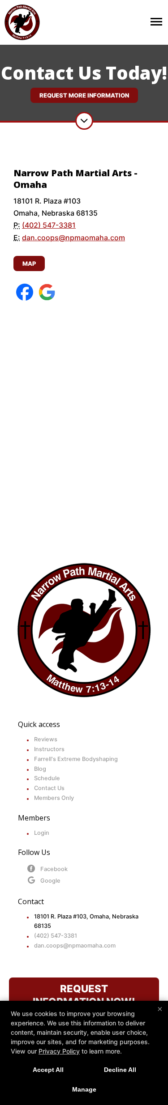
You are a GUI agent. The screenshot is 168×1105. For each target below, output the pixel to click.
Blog (40, 768)
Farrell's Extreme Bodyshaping (76, 759)
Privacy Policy (59, 1051)
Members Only (54, 798)
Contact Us (49, 788)
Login (41, 832)
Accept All (48, 1069)
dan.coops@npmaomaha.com (73, 237)
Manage (84, 1089)
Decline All (120, 1069)
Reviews (45, 739)
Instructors (49, 749)
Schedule (47, 778)
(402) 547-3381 (49, 225)
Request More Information (84, 95)
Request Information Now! (84, 994)
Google (50, 880)
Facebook (54, 869)
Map (29, 263)
